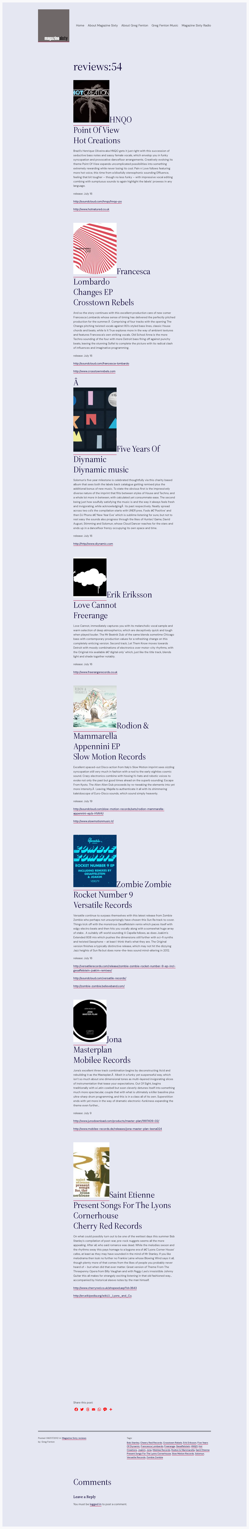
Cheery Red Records (151, 1442)
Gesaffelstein (183, 1446)
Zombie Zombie (155, 1457)
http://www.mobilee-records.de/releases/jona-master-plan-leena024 (117, 1129)
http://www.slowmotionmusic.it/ (93, 821)
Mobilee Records (161, 1450)
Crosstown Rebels (172, 1442)
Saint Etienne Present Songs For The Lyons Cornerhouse (168, 1451)
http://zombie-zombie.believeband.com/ (99, 986)
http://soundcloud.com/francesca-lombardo (101, 363)
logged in (95, 1504)
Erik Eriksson (189, 1442)
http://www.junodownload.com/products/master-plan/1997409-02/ (116, 1121)
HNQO (194, 1446)
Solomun (199, 1453)
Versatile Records (136, 1457)
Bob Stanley (133, 1442)
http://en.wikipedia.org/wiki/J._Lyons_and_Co (102, 1296)
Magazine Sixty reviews (74, 1438)
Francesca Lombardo (152, 1446)
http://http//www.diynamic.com (93, 544)
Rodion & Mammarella (183, 1450)
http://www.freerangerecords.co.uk (95, 672)
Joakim (142, 1450)
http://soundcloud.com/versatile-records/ (99, 978)
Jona (149, 1450)
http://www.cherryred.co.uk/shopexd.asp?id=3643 (105, 1288)
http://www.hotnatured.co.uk (91, 209)
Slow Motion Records (183, 1453)
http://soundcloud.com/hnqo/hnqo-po (97, 201)
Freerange (169, 1446)
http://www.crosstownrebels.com (94, 371)
